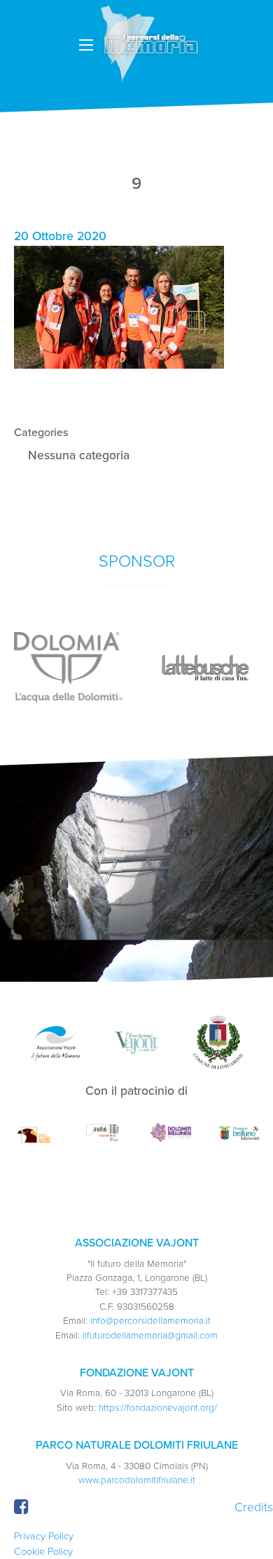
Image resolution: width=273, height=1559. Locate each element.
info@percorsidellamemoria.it (150, 1321)
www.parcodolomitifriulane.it (136, 1480)
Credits (253, 1507)
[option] (68, 667)
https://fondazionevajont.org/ (158, 1408)
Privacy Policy (44, 1536)
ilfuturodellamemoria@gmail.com (150, 1335)
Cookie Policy (43, 1552)
